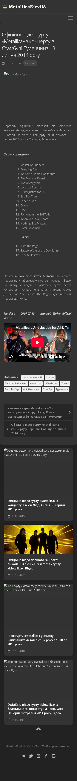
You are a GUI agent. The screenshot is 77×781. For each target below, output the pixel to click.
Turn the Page (12, 389)
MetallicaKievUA (27, 7)
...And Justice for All (32, 377)
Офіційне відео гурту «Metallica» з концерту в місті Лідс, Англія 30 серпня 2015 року (36, 505)
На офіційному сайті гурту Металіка (29, 276)
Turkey (65, 383)
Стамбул (47, 389)
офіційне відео (31, 389)
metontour (35, 383)
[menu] (70, 18)
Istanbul (50, 377)
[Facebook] (46, 756)
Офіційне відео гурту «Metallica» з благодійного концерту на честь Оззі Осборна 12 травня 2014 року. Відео (35, 709)
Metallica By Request (16, 383)
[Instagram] (38, 756)
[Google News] (53, 756)
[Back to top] (38, 729)
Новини (30, 63)
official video (51, 383)
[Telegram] (24, 756)
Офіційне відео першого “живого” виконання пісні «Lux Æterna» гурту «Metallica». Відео (34, 564)
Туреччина (62, 389)
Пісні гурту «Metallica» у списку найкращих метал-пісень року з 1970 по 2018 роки (37, 640)
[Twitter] (31, 756)
